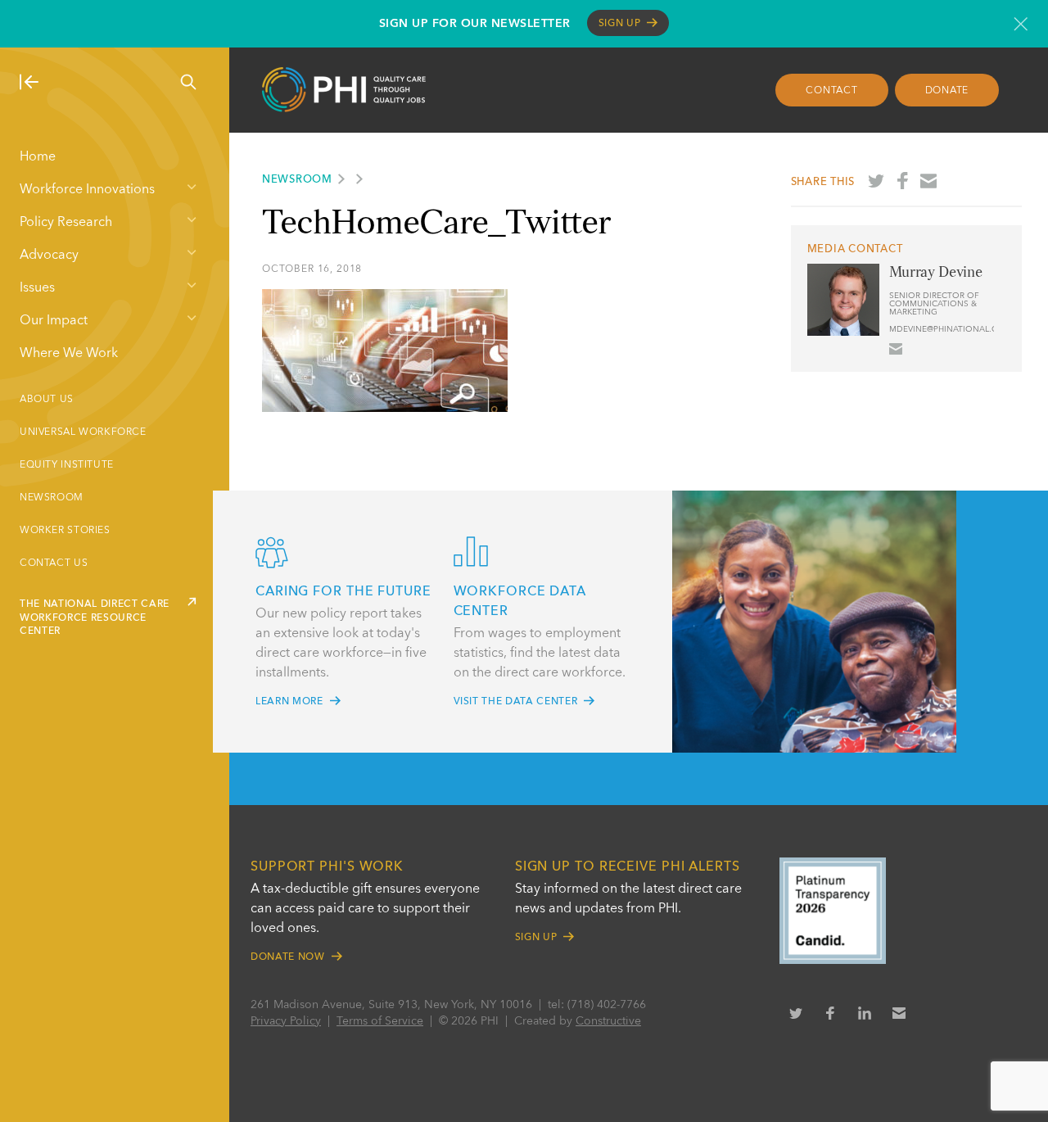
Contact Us (54, 563)
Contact (831, 91)
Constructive (608, 1021)
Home (38, 157)
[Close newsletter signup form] (1021, 23)
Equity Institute (67, 465)
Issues (37, 288)
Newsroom (52, 498)
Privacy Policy (286, 1021)
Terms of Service (380, 1021)
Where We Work (69, 353)
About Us (47, 400)
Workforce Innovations (87, 190)
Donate (947, 91)
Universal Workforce (83, 432)
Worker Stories (65, 531)
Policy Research (66, 222)
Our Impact (54, 321)
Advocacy (49, 255)
